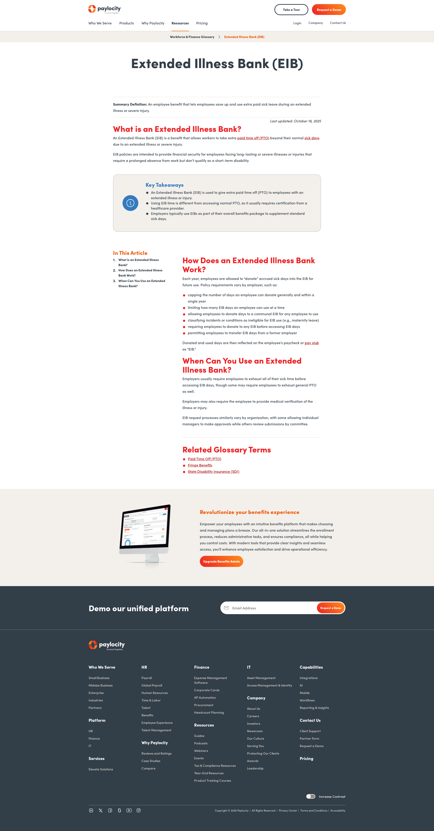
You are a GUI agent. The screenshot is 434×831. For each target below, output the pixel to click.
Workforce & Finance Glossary (192, 36)
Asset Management (261, 677)
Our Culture (255, 738)
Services (97, 758)
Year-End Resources (209, 773)
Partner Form (309, 738)
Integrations (309, 677)
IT (90, 745)
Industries (96, 700)
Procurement (203, 705)
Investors (253, 723)
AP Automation (205, 697)
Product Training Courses (212, 780)
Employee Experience (157, 722)
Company (316, 22)
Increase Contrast (332, 796)
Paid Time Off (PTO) (204, 458)
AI (301, 685)
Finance (94, 738)
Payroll (147, 677)
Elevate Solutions (101, 769)
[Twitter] (100, 810)
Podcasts (201, 743)
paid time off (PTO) (253, 137)
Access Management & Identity (269, 685)
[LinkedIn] (91, 810)
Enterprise (96, 692)
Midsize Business (101, 685)
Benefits (147, 715)
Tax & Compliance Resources (215, 765)
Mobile (305, 692)
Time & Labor (151, 700)
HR (91, 731)
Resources (204, 725)
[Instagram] (138, 810)
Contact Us (338, 22)
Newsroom (255, 731)
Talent (146, 707)
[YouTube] (129, 810)
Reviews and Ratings (157, 753)
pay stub (312, 342)
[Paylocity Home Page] (104, 9)
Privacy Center (288, 810)
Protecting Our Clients (263, 753)
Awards (252, 760)
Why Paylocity (155, 742)
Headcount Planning (209, 712)
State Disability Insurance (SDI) (213, 471)
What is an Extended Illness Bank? (138, 262)
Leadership (255, 768)
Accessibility (337, 810)
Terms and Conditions (313, 810)
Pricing (306, 758)
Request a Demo (312, 745)
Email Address (244, 607)
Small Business (99, 677)
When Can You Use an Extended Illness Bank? (141, 283)
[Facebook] (110, 810)
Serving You (255, 745)
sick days (311, 137)
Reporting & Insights (314, 707)
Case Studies (151, 760)
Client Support (310, 731)
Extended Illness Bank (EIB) (244, 36)
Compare (149, 768)
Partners (95, 707)
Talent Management (156, 730)
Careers (253, 716)
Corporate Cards (206, 690)
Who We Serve (102, 667)
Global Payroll (152, 685)
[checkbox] (310, 796)
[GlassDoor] (119, 810)
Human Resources (155, 692)
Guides (199, 735)
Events (199, 758)
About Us (253, 708)
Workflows (307, 700)
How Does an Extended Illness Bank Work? (140, 272)
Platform (97, 720)
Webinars (201, 750)
